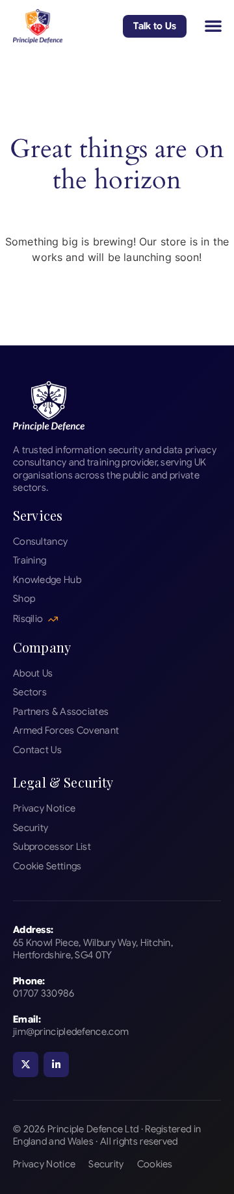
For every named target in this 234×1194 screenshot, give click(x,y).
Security (106, 1164)
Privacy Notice (44, 1164)
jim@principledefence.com (71, 1032)
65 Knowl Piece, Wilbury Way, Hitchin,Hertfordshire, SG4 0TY (93, 949)
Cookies (155, 1164)
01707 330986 (44, 993)
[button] (213, 25)
